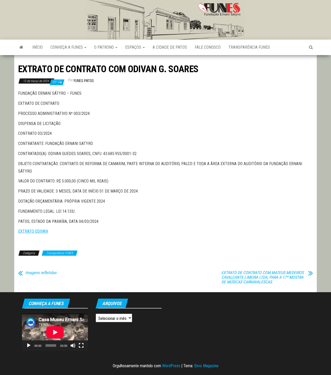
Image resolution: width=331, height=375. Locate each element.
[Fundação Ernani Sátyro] (21, 47)
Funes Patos (84, 81)
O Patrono (104, 47)
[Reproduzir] (28, 345)
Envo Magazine (206, 365)
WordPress (171, 365)
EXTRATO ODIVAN (33, 231)
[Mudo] (73, 345)
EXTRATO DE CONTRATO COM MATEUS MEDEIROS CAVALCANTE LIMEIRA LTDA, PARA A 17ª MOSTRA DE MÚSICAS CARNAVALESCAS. (262, 277)
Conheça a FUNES (67, 47)
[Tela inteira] (81, 345)
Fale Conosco (208, 47)
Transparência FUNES (249, 47)
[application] (55, 332)
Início (37, 47)
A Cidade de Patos (170, 47)
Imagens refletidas (40, 272)
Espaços (133, 47)
